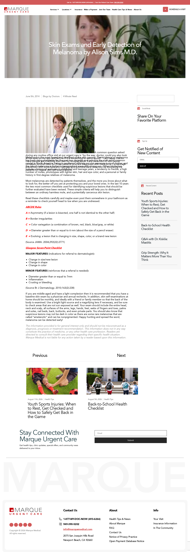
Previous (40, 355)
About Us (137, 10)
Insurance (78, 10)
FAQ (111, 527)
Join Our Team (104, 10)
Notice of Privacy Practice (123, 536)
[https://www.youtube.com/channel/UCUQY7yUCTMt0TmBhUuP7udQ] (16, 525)
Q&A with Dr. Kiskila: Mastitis (154, 240)
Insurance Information (165, 523)
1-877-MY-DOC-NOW (79, 2)
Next (121, 355)
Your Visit (158, 519)
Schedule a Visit (177, 9)
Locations (65, 10)
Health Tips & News (119, 519)
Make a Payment (90, 10)
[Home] (16, 10)
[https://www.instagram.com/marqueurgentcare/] (30, 525)
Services (53, 10)
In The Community (163, 527)
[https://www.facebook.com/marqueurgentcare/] (21, 525)
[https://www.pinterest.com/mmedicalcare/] (25, 525)
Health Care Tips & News (122, 10)
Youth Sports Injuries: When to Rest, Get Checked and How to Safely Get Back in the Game (155, 208)
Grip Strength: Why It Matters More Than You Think (156, 256)
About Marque (117, 523)
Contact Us (115, 532)
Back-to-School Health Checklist (155, 227)
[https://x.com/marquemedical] (11, 525)
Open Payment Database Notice (126, 541)
